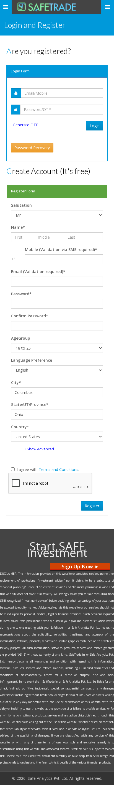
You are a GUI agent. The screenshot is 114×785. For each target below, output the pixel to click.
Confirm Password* (29, 315)
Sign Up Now (80, 566)
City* (16, 382)
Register (92, 505)
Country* (20, 426)
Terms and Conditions (58, 469)
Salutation (21, 205)
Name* (18, 227)
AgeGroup (20, 338)
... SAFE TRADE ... (52, 7)
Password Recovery (32, 147)
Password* (21, 293)
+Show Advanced (39, 448)
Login (95, 125)
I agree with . (48, 469)
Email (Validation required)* (38, 271)
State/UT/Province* (29, 404)
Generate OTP (25, 124)
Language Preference (31, 360)
